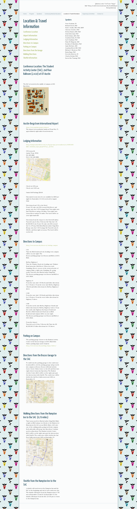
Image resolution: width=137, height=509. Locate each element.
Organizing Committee (88, 13)
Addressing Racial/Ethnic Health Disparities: (34, 6)
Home (25, 13)
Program (31, 13)
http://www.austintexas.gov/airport (37, 127)
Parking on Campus (30, 47)
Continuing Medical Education (53, 13)
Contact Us (100, 13)
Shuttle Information (30, 58)
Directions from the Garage (32, 50)
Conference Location (30, 32)
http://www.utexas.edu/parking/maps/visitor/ (41, 346)
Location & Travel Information (72, 13)
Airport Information (30, 36)
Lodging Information (30, 39)
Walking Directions (29, 54)
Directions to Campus (30, 43)
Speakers (39, 13)
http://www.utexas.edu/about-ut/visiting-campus (42, 245)
